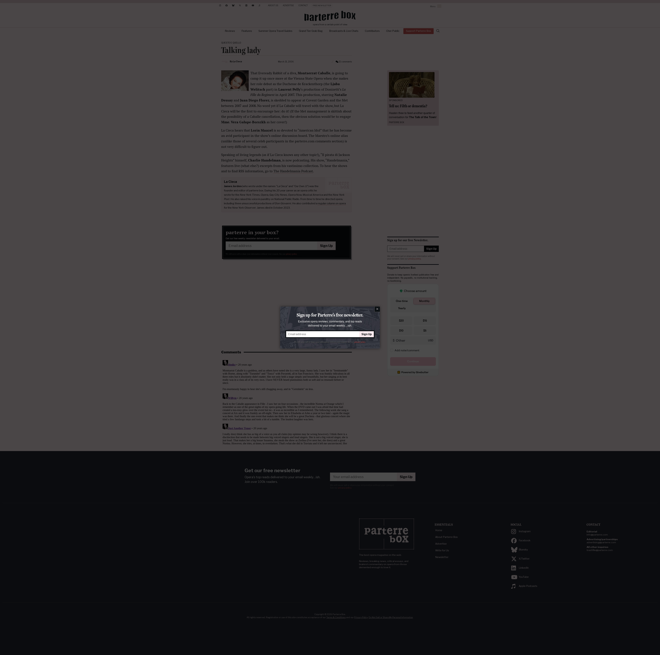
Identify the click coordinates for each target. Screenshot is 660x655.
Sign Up (366, 334)
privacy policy (359, 342)
